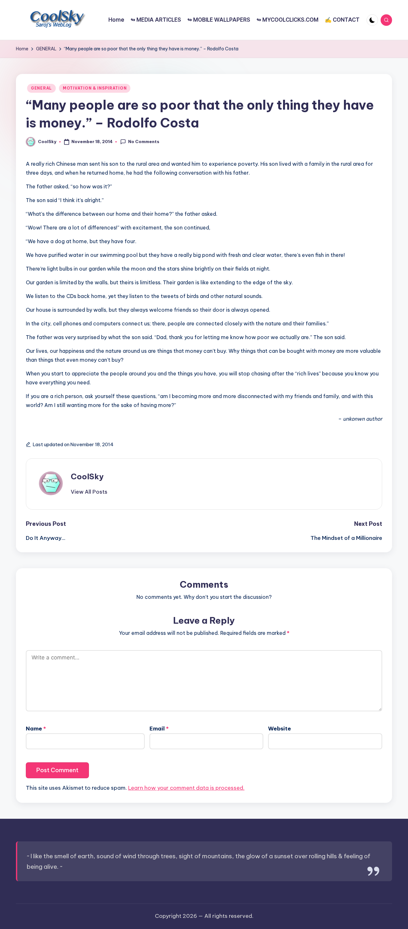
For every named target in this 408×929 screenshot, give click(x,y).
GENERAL (41, 88)
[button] (89, 492)
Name (36, 728)
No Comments (143, 141)
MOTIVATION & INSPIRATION (95, 88)
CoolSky (87, 476)
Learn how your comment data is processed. (186, 787)
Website (279, 728)
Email (159, 728)
